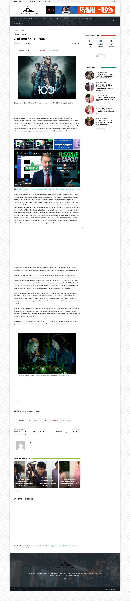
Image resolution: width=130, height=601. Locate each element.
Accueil (16, 30)
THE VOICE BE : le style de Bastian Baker (66, 432)
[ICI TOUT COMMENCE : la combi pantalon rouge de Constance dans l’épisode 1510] (89, 109)
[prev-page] (15, 491)
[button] (113, 21)
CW (20, 411)
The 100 (37, 411)
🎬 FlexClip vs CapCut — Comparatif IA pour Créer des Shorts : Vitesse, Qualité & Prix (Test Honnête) (47, 153)
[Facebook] (110, 1)
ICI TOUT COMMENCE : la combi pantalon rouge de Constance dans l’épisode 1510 (105, 110)
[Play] (63, 144)
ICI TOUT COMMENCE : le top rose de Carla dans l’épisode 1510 (69, 483)
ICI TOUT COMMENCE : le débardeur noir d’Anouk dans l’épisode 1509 (104, 122)
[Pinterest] (70, 579)
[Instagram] (112, 1)
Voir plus (99, 130)
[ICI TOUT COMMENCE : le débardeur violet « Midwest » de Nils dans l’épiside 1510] (47, 474)
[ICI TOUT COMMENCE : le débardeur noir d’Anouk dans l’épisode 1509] (89, 121)
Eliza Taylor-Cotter (28, 411)
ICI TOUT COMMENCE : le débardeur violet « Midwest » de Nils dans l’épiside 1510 (47, 482)
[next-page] (18, 491)
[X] (115, 1)
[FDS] (15, 43)
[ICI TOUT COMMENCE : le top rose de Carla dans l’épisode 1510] (69, 474)
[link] (17, 153)
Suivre (100, 40)
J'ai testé (21, 30)
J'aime (89, 40)
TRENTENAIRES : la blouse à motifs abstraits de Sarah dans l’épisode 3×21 (25, 483)
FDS (20, 43)
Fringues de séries (24, 479)
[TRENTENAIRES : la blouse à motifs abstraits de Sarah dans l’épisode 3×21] (25, 474)
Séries (24, 34)
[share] (76, 152)
